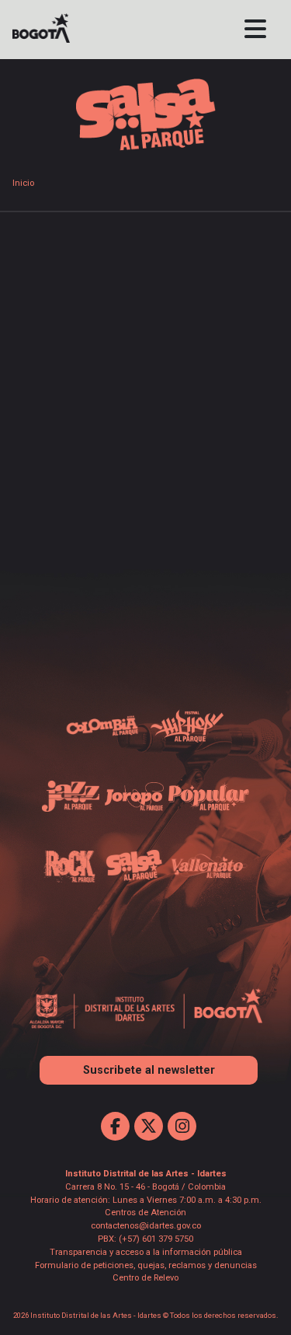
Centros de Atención (145, 1212)
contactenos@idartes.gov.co (146, 1226)
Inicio (23, 183)
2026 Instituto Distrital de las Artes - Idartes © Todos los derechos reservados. (146, 1315)
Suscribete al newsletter (149, 1070)
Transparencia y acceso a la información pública (146, 1252)
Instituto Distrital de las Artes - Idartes (146, 1174)
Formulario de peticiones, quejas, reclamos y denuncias (146, 1265)
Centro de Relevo (145, 1278)
